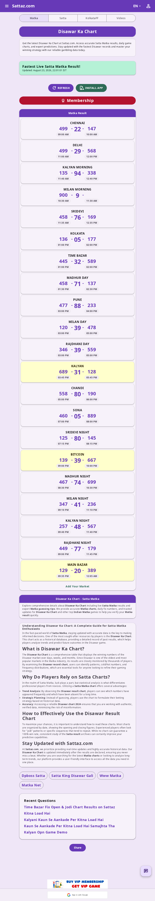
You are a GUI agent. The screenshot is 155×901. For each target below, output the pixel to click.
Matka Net (31, 785)
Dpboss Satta (33, 775)
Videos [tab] (121, 18)
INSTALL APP (91, 88)
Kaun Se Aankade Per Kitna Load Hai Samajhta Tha (69, 826)
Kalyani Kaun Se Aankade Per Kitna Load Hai (63, 819)
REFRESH (61, 88)
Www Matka (110, 775)
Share (77, 847)
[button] (77, 895)
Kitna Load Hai (37, 813)
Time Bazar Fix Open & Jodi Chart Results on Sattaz (69, 807)
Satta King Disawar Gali (72, 775)
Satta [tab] (63, 18)
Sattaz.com (23, 5)
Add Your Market (77, 586)
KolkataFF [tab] (92, 18)
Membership (77, 100)
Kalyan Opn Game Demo (45, 832)
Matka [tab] (34, 18)
